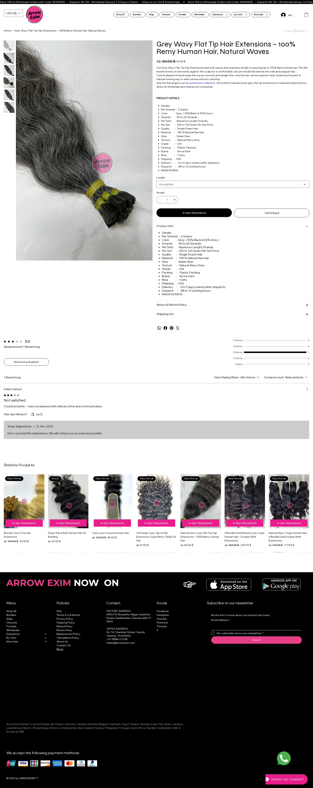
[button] (306, 14)
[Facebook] (165, 328)
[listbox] (13, 13)
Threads (162, 626)
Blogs (60, 649)
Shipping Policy (66, 622)
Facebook (163, 611)
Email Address (220, 620)
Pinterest (162, 622)
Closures (11, 622)
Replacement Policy (68, 634)
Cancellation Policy (68, 637)
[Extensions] (45, 634)
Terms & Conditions (68, 615)
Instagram (163, 615)
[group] (156, 513)
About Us (62, 641)
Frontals (11, 626)
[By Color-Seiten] (246, 15)
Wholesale (12, 630)
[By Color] (45, 638)
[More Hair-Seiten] (267, 15)
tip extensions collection (200, 83)
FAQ (59, 611)
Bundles (11, 615)
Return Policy (64, 630)
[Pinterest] (171, 328)
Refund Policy (65, 626)
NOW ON (63, 582)
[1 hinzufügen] (174, 199)
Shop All (11, 611)
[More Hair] (45, 642)
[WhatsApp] (159, 328)
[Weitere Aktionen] (307, 389)
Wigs (9, 618)
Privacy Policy (65, 618)
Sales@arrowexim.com (121, 642)
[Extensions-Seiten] (227, 15)
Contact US (64, 645)
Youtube (162, 618)
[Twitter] (177, 328)
